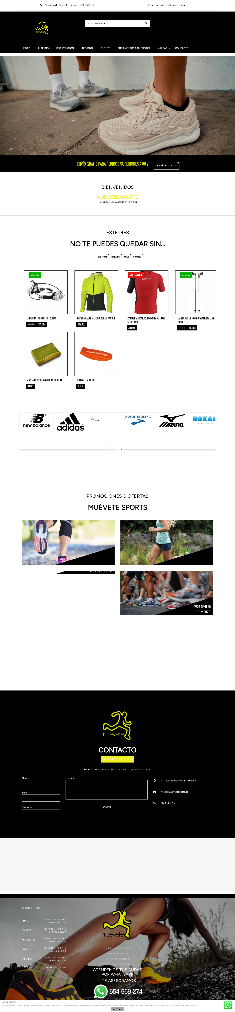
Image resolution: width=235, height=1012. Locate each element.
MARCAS (162, 48)
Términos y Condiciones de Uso (117, 963)
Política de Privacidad (117, 958)
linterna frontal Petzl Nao (42, 318)
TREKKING (87, 48)
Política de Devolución (117, 948)
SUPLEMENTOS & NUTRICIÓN (134, 48)
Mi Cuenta (152, 5)
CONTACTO (182, 48)
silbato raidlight (87, 380)
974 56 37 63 (87, 5)
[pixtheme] (42, 27)
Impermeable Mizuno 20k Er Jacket (96, 318)
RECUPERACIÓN (65, 48)
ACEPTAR (117, 1009)
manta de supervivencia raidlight (46, 380)
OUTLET (105, 48)
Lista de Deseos (168, 5)
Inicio (26, 48)
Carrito (183, 5)
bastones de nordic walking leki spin (196, 320)
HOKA (126, 256)
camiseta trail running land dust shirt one (146, 320)
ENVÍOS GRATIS (166, 165)
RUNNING (43, 48)
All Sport (102, 256)
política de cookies (161, 1005)
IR (166, 591)
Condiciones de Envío (117, 953)
